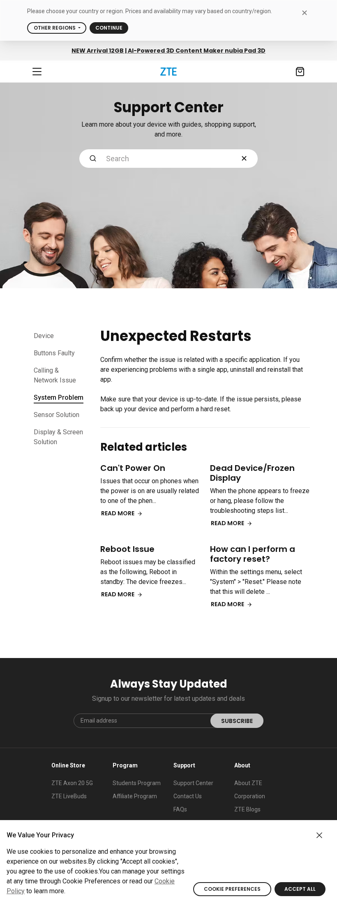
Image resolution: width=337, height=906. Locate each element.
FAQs (180, 809)
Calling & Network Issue (55, 375)
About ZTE (248, 783)
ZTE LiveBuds (69, 796)
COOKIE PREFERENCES (232, 888)
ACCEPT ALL (300, 888)
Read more (119, 513)
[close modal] (304, 12)
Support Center (193, 783)
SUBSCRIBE (237, 721)
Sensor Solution (56, 415)
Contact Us (187, 796)
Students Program (137, 783)
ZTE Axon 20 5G (72, 783)
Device (44, 336)
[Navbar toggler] (37, 71)
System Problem (58, 397)
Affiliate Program (135, 796)
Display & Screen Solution (58, 437)
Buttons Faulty (54, 353)
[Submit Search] (92, 158)
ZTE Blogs (247, 809)
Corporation (249, 796)
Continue (108, 27)
